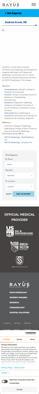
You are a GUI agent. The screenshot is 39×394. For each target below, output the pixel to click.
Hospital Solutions (19, 313)
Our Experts (13, 13)
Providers (7, 329)
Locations (7, 323)
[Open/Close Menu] (33, 4)
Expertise (27, 323)
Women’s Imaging (18, 298)
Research (14, 303)
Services (17, 323)
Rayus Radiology (18, 293)
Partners (17, 329)
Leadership (27, 329)
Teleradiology (17, 308)
